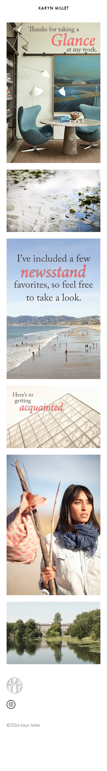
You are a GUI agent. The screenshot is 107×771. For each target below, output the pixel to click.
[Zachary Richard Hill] (11, 704)
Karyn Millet (53, 8)
